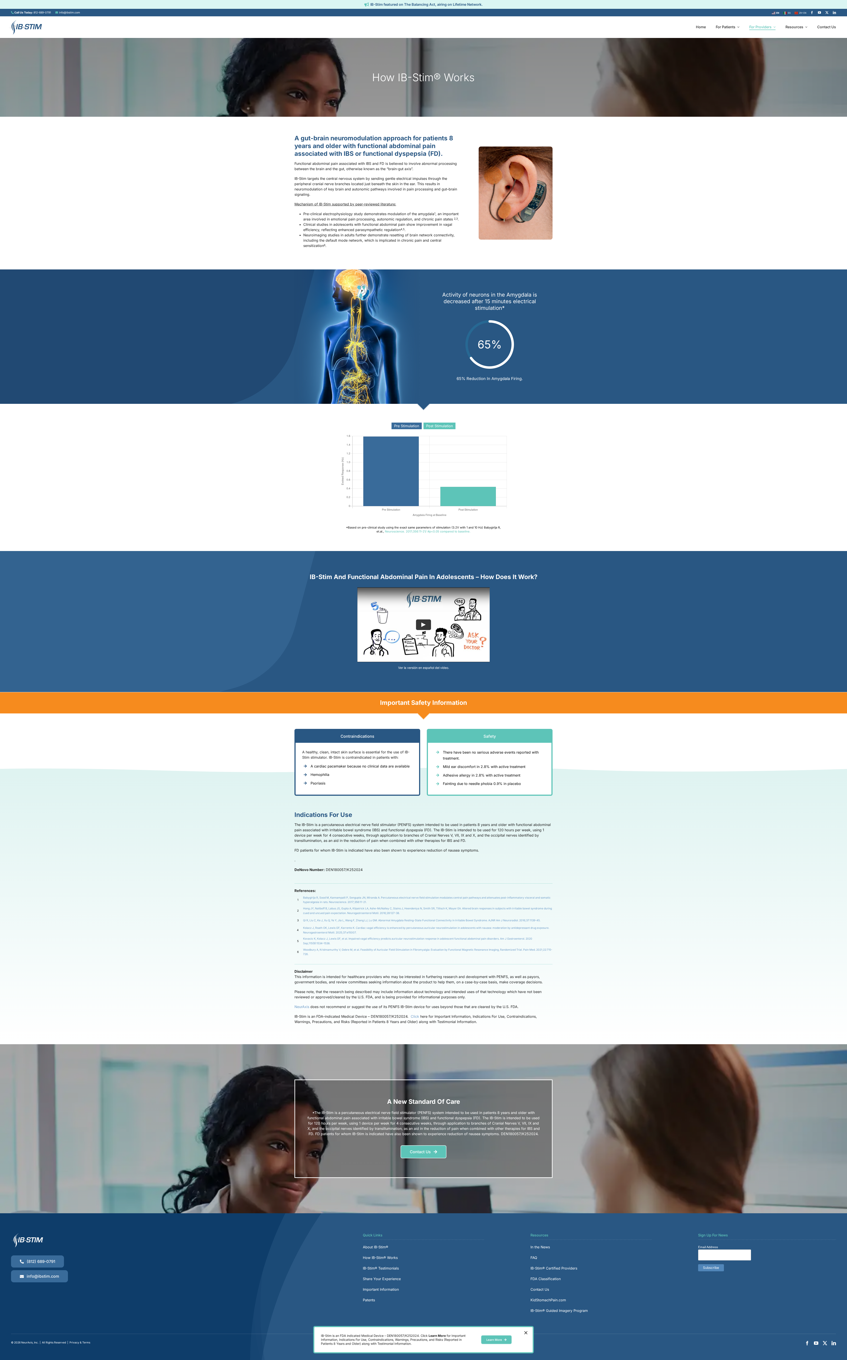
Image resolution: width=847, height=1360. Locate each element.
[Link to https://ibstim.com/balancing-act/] (366, 4)
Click (415, 1016)
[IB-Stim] (25, 21)
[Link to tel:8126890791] (12, 12)
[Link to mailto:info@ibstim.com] (56, 12)
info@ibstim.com (69, 12)
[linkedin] (834, 12)
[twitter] (826, 12)
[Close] (525, 1332)
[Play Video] (423, 624)
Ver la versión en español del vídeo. (423, 668)
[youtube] (819, 12)
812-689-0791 (42, 12)
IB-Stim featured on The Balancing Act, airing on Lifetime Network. (426, 4)
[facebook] (811, 12)
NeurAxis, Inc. (29, 1342)
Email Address (708, 1247)
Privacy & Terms (79, 1342)
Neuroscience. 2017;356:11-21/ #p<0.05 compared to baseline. (427, 531)
